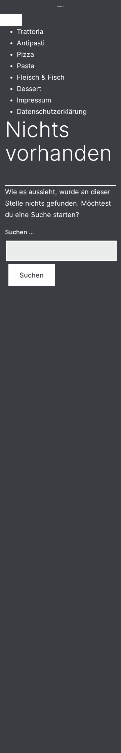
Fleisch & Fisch (41, 77)
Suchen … (19, 232)
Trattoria (30, 32)
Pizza (25, 54)
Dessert (29, 89)
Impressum (34, 100)
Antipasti (31, 43)
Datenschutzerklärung (52, 112)
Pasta (25, 66)
